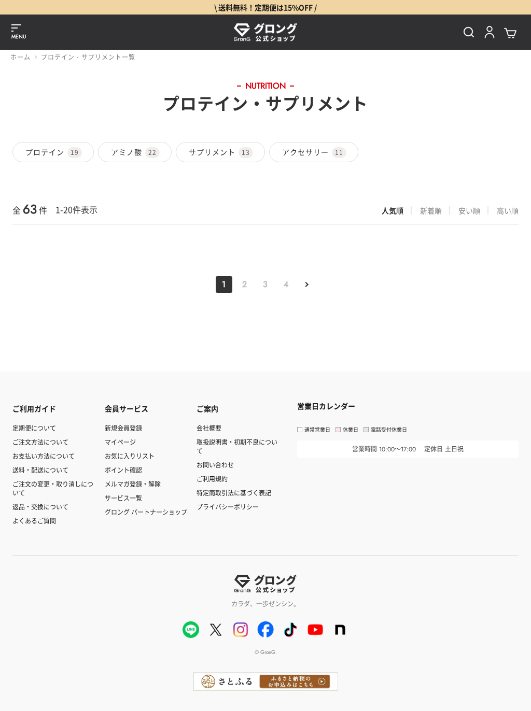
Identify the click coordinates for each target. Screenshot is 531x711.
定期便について (34, 427)
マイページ (120, 441)
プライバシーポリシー (228, 506)
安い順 (469, 210)
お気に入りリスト (130, 455)
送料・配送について (40, 469)
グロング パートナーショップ (146, 511)
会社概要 (209, 427)
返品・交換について (40, 506)
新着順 (431, 210)
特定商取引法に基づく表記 (234, 492)
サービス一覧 (123, 497)
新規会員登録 (123, 427)
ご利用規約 (212, 478)
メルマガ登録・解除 (133, 483)
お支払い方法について (43, 455)
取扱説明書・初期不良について (237, 446)
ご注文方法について (40, 441)
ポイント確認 (123, 469)
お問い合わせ (215, 464)
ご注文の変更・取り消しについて (52, 488)
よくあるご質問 (34, 520)
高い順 (508, 210)
